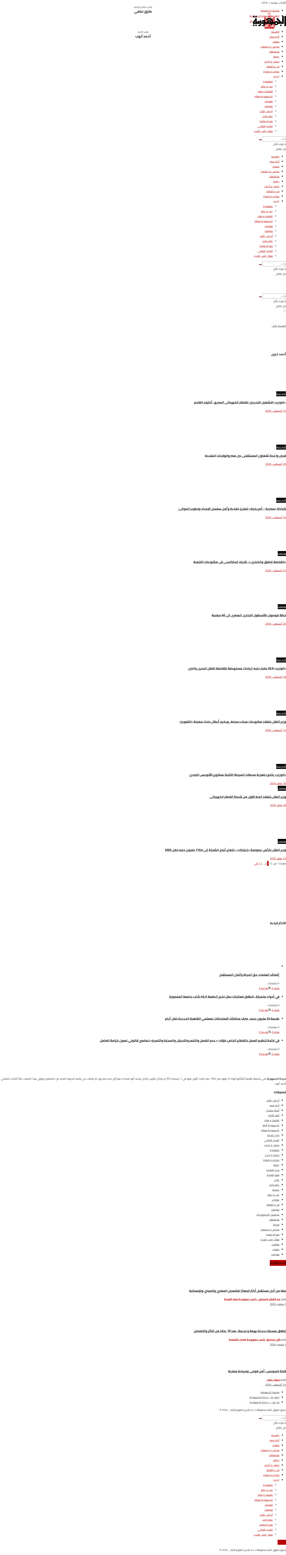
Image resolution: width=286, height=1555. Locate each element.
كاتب (274, 325)
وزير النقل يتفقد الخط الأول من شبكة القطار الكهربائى (248, 797)
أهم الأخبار (273, 1115)
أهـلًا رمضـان (272, 1110)
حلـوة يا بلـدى (271, 1155)
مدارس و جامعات (270, 46)
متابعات (268, 106)
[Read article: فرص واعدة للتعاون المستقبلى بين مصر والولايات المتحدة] (143, 429)
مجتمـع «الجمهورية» (267, 1214)
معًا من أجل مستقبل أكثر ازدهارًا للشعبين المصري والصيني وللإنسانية (237, 1291)
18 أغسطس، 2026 (275, 676)
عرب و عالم (267, 86)
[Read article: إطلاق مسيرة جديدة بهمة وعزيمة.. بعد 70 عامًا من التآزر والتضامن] (143, 1317)
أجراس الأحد (266, 111)
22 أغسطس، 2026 (275, 570)
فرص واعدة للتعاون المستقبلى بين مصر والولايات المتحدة (245, 456)
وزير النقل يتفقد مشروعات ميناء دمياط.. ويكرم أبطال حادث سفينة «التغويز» (232, 722)
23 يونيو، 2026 (278, 858)
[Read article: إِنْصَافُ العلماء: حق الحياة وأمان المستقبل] (139, 949)
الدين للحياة (273, 1135)
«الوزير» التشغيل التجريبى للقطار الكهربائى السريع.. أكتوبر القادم (240, 402)
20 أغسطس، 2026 (275, 623)
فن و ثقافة (272, 66)
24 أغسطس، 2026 (275, 517)
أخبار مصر (274, 36)
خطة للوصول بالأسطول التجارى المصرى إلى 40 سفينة (249, 615)
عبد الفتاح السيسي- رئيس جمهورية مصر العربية (252, 1299)
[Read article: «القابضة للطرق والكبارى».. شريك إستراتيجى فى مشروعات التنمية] (143, 535)
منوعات (269, 101)
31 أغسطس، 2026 (275, 410)
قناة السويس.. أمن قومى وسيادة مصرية (257, 1371)
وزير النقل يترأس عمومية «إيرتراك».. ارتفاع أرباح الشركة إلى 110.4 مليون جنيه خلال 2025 (225, 850)
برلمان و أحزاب (271, 61)
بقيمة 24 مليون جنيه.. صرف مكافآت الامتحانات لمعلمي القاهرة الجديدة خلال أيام (222, 1018)
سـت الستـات (272, 1169)
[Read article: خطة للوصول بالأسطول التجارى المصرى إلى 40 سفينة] (143, 588)
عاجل (276, 1179)
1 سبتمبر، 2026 (278, 1304)
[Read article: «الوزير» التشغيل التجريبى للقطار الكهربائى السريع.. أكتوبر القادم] (143, 375)
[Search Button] (260, 139)
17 (260, 863)
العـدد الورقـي (265, 126)
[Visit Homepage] (269, 27)
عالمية (275, 1189)
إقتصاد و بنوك (265, 91)
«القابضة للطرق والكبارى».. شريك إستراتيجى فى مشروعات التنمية (239, 562)
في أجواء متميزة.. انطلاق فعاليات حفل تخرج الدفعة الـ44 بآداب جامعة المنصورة (224, 996)
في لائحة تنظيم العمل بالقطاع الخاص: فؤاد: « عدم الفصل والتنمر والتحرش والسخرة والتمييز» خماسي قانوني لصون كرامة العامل (189, 1040)
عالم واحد (267, 116)
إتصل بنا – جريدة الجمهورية (264, 1397)
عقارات (275, 1199)
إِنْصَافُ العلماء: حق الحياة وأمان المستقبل (249, 975)
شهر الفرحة (273, 1174)
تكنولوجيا (268, 81)
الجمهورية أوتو (270, 1125)
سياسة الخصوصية (270, 10)
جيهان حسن (274, 1379)
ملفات (275, 41)
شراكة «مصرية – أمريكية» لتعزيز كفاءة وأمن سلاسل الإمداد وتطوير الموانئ (232, 509)
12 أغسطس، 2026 (275, 730)
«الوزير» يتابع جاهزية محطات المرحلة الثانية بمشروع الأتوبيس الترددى (237, 775)
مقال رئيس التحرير (263, 131)
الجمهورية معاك (263, 96)
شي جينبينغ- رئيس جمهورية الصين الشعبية (255, 1339)
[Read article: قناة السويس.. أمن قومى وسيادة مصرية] (143, 1357)
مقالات (275, 1244)
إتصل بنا (282, 1542)
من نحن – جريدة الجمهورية (264, 1402)
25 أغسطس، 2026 (275, 464)
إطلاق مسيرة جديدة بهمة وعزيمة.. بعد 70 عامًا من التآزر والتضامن (240, 1331)
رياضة (276, 56)
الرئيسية (275, 31)
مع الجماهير (266, 121)
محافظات (274, 51)
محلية (276, 1224)
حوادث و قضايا (271, 71)
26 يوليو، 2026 (278, 783)
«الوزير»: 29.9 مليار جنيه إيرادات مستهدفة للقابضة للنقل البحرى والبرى (237, 668)
